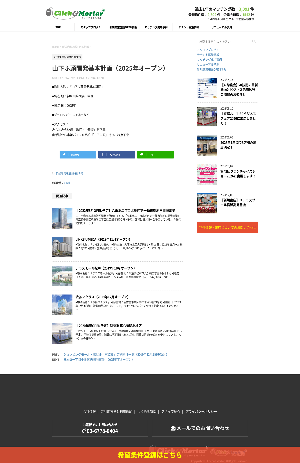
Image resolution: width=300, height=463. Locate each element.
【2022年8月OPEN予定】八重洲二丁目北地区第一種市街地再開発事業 (125, 210)
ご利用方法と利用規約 (116, 411)
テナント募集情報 (188, 27)
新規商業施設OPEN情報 (123, 27)
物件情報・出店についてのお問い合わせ (227, 227)
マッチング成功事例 (156, 27)
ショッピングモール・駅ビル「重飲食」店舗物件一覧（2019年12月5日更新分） (116, 354)
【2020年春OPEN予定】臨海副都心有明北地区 (109, 325)
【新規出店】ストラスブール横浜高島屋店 (237, 202)
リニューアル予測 (221, 27)
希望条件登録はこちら (150, 455)
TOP (58, 27)
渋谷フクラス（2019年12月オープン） (103, 297)
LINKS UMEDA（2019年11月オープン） (104, 239)
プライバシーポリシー (201, 411)
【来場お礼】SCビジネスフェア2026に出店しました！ (238, 118)
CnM (67, 183)
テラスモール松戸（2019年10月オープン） (106, 268)
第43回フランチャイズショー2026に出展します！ (238, 173)
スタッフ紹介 (170, 411)
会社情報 (89, 411)
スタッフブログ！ (90, 27)
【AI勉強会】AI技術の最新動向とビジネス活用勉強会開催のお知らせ (239, 90)
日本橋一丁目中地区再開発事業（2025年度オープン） (99, 359)
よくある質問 (146, 411)
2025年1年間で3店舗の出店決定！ (238, 144)
